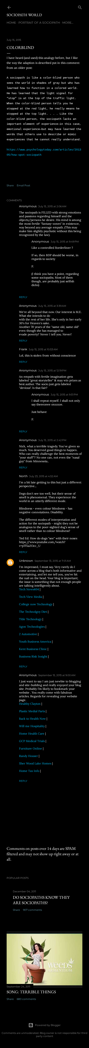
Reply (23, 297)
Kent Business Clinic (33, 649)
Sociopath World (24, 14)
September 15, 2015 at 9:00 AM (56, 675)
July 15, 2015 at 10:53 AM (43, 349)
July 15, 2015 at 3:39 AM (52, 305)
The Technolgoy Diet (33, 612)
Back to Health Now (32, 718)
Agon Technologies (32, 626)
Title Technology (30, 619)
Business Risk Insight (33, 656)
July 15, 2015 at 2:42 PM (52, 440)
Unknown (26, 561)
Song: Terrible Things (31, 992)
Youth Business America (35, 641)
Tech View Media (30, 597)
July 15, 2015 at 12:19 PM (52, 370)
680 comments (26, 999)
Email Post (23, 185)
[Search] (79, 6)
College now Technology (35, 604)
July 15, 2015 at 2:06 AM (52, 206)
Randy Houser (28, 756)
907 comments (32, 909)
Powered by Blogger (48, 1025)
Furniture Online (30, 748)
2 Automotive (28, 634)
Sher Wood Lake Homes (35, 763)
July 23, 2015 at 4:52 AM (43, 476)
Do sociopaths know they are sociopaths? (41, 900)
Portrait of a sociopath (39, 22)
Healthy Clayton (30, 704)
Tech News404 (29, 589)
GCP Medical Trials (32, 741)
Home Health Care (31, 733)
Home (11, 22)
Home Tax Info (29, 771)
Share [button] (10, 185)
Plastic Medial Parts (32, 711)
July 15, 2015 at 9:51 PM (64, 394)
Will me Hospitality (32, 726)
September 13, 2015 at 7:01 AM (53, 560)
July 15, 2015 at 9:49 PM (65, 241)
